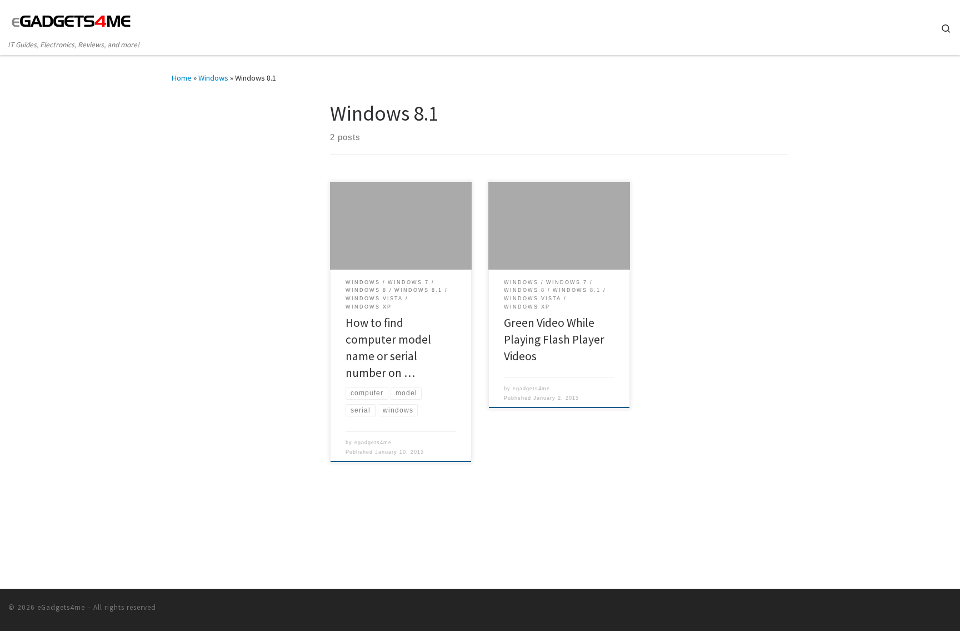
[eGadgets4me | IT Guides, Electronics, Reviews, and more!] (71, 20)
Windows (213, 78)
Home (182, 78)
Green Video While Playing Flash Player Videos (554, 339)
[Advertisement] (241, 170)
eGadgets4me (61, 607)
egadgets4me (373, 442)
